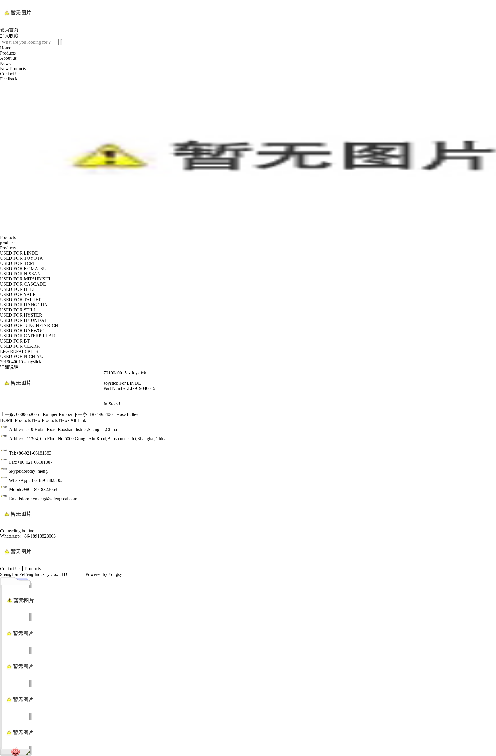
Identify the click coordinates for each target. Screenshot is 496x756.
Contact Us (10, 73)
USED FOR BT (15, 340)
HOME (7, 420)
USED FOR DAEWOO (22, 330)
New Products (13, 68)
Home (5, 47)
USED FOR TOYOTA (21, 258)
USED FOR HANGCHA (24, 304)
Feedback (9, 78)
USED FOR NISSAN (20, 273)
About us (8, 58)
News (5, 63)
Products (8, 53)
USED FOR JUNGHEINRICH (29, 325)
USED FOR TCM (17, 263)
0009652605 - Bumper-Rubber (44, 414)
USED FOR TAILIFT (20, 299)
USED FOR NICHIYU (22, 356)
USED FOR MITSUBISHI (25, 278)
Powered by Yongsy (104, 574)
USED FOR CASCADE (23, 284)
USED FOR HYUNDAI (23, 320)
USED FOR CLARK (20, 346)
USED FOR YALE (18, 294)
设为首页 (9, 29)
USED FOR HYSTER (21, 315)
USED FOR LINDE (19, 253)
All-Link (78, 420)
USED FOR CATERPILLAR (27, 335)
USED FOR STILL (18, 309)
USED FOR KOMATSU (23, 268)
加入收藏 (9, 35)
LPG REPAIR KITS (19, 351)
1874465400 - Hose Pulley (114, 414)
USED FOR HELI (17, 289)
